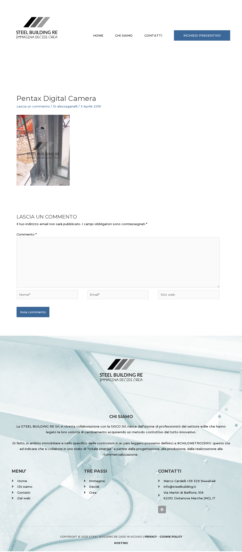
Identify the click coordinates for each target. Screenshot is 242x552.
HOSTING (121, 543)
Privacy (151, 536)
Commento (27, 234)
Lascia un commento (33, 106)
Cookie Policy (171, 536)
